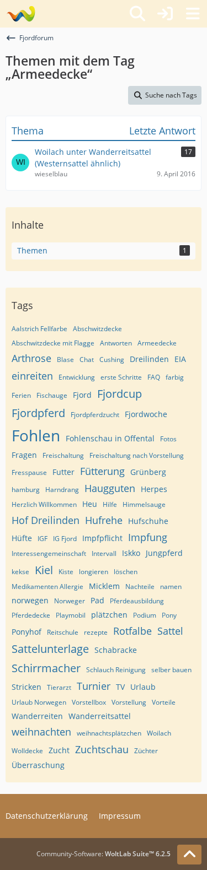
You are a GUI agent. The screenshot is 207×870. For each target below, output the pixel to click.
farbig (175, 377)
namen (171, 586)
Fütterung (102, 471)
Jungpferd (164, 553)
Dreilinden (149, 359)
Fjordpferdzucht (95, 414)
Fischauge (51, 395)
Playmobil (71, 615)
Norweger (69, 601)
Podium (144, 615)
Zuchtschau (102, 749)
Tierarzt (59, 687)
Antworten (116, 343)
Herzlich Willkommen (44, 504)
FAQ (153, 377)
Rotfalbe (132, 630)
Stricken (26, 687)
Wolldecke (27, 750)
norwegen (30, 600)
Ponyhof (26, 631)
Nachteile (140, 586)
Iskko (131, 553)
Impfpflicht (102, 538)
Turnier (93, 686)
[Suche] (137, 14)
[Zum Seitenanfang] (189, 854)
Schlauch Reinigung (116, 669)
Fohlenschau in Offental (110, 438)
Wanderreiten (37, 716)
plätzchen (109, 614)
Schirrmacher (46, 668)
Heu (89, 504)
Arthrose (31, 358)
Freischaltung (63, 455)
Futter (63, 472)
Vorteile (164, 702)
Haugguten (109, 488)
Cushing (111, 359)
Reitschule (62, 632)
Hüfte (22, 538)
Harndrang (62, 489)
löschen (125, 571)
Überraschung (38, 765)
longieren (93, 571)
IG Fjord (65, 538)
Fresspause (29, 472)
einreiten (32, 375)
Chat (86, 359)
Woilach (159, 733)
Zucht (59, 750)
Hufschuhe (148, 521)
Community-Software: (103, 853)
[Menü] (193, 14)
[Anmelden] (165, 14)
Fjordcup (119, 393)
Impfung (147, 537)
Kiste (66, 571)
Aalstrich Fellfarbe (39, 328)
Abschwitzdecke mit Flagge (53, 343)
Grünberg (148, 472)
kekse (20, 571)
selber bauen (171, 669)
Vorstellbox (89, 702)
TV (120, 687)
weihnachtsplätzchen (109, 733)
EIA (180, 359)
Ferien (21, 395)
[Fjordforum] (20, 14)
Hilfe (110, 504)
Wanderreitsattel (99, 716)
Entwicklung (77, 377)
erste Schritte (121, 377)
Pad (97, 600)
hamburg (26, 489)
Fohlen (36, 435)
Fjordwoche (146, 414)
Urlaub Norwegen (39, 702)
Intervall (104, 553)
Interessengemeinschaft (49, 553)
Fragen (24, 455)
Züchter (146, 750)
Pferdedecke (31, 615)
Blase (65, 359)
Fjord (82, 395)
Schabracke (115, 650)
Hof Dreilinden (45, 520)
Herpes (154, 489)
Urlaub (143, 687)
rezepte (96, 632)
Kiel (44, 570)
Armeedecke (157, 343)
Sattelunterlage (50, 648)
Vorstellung (129, 702)
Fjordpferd (38, 413)
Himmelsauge (144, 504)
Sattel (170, 630)
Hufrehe (104, 520)
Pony (169, 615)
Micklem (104, 586)
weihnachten (41, 731)
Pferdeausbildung (137, 601)
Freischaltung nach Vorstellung (136, 455)
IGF (42, 538)
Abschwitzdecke (97, 328)
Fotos (168, 439)
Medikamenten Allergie (47, 586)
